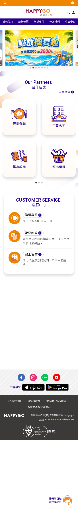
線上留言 (31, 254)
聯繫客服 (31, 215)
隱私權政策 (34, 401)
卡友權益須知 (14, 401)
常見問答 (31, 233)
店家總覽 (64, 92)
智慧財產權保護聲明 (39, 407)
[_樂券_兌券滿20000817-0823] (39, 48)
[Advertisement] (39, 322)
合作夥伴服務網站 (56, 401)
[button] (4, 12)
